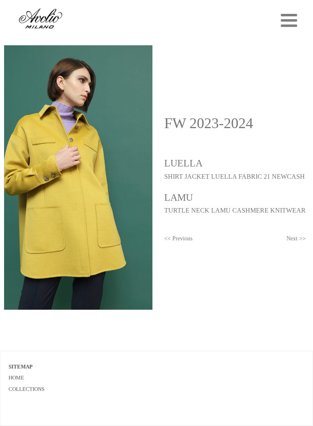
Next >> (296, 238)
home (16, 378)
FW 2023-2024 (208, 123)
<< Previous (178, 238)
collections (26, 389)
